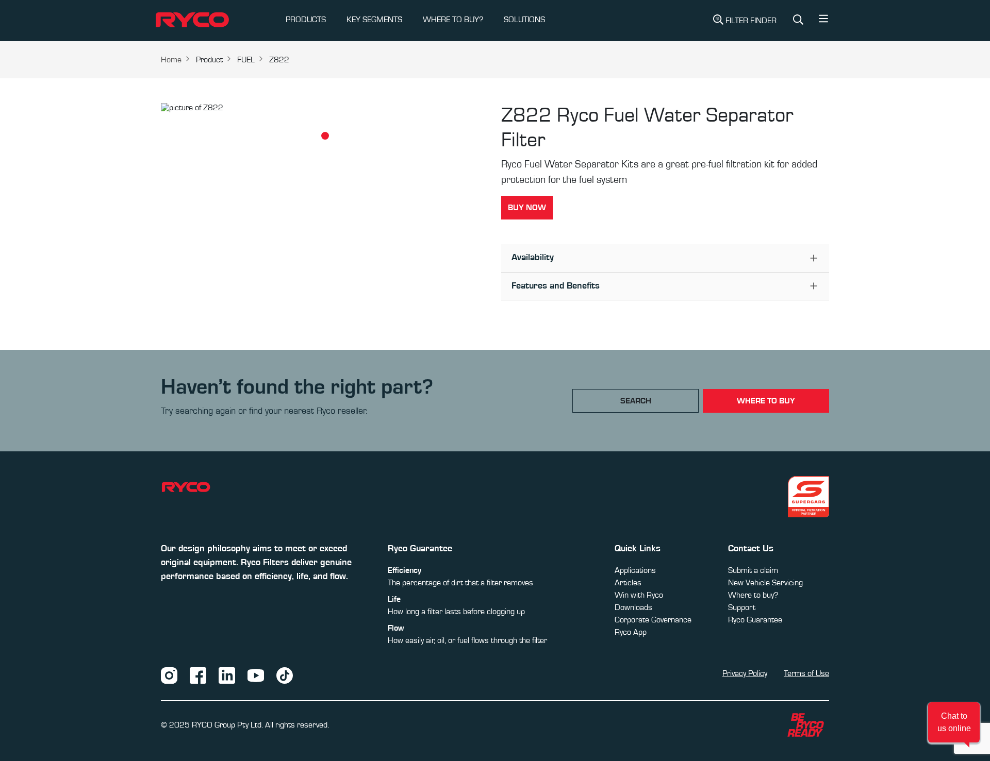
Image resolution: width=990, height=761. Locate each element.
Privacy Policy (744, 673)
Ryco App (631, 632)
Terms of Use (806, 673)
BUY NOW (527, 208)
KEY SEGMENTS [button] (374, 19)
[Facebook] (198, 675)
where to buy (766, 401)
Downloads (633, 607)
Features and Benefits (556, 286)
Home (171, 60)
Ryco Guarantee (755, 620)
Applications (635, 570)
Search (635, 401)
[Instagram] (169, 675)
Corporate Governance (653, 620)
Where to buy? (753, 595)
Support (741, 607)
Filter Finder (751, 20)
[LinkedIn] (227, 675)
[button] (823, 21)
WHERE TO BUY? (453, 19)
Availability (533, 257)
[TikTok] (284, 675)
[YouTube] (256, 675)
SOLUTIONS (524, 19)
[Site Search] (798, 21)
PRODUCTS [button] (306, 19)
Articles (628, 583)
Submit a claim (753, 570)
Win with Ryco (639, 595)
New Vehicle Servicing (765, 583)
